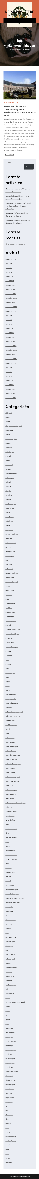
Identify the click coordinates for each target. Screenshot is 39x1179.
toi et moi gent (11, 1050)
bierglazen (9, 495)
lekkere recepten (11, 859)
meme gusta (10, 885)
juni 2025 (9, 320)
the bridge (9, 1045)
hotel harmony (11, 772)
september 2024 (11, 359)
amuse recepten (11, 439)
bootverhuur (10, 508)
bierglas (8, 491)
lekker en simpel (11, 855)
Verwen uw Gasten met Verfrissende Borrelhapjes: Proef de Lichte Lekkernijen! (18, 206)
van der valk (10, 1089)
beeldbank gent (11, 473)
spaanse (8, 1019)
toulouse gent (10, 1058)
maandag (9, 868)
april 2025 (9, 328)
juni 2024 (9, 372)
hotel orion (9, 785)
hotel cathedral (11, 751)
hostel (8, 729)
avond (8, 460)
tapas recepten (11, 1041)
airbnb (8, 421)
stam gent (9, 1028)
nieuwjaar (9, 924)
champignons (10, 551)
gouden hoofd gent (12, 634)
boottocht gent (11, 504)
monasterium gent (12, 894)
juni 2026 (9, 268)
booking (8, 499)
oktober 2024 (10, 354)
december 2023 (11, 398)
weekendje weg (11, 1136)
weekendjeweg (11, 1141)
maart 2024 (10, 385)
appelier (8, 443)
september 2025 (11, 307)
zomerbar (9, 1162)
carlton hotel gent (12, 534)
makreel (8, 876)
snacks (8, 1011)
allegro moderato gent (14, 426)
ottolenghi (9, 946)
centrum (8, 547)
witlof (8, 1145)
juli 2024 (9, 367)
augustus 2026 (11, 259)
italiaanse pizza (11, 811)
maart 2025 (10, 333)
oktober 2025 (10, 302)
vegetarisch (10, 1097)
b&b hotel (9, 465)
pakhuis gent (10, 959)
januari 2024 (10, 393)
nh (6, 915)
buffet (8, 525)
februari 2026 (10, 285)
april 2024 (9, 380)
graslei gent (10, 638)
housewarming (11, 794)
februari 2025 (10, 337)
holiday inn (9, 707)
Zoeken (8, 163)
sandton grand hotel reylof (15, 1002)
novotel (8, 928)
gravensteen (10, 642)
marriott (8, 881)
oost (7, 933)
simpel (8, 1006)
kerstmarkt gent (11, 829)
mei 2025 (9, 324)
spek (7, 1024)
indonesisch (10, 798)
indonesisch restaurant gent (16, 803)
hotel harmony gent (13, 777)
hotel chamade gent (13, 755)
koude (8, 846)
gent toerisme (10, 612)
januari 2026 (10, 289)
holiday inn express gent (14, 712)
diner (7, 560)
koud (7, 842)
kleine (8, 833)
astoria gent (10, 452)
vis (6, 1106)
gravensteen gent (12, 647)
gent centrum (10, 603)
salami (8, 998)
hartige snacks (11, 699)
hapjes (8, 681)
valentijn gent (10, 1084)
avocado (9, 456)
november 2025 (11, 298)
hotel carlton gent (12, 746)
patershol (9, 980)
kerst (7, 824)
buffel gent (9, 521)
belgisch (8, 482)
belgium (8, 486)
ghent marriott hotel (13, 629)
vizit (7, 1110)
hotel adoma (10, 738)
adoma (8, 417)
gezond (8, 625)
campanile (9, 530)
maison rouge (10, 872)
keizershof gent (11, 820)
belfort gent (10, 478)
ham (7, 668)
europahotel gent (12, 582)
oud (7, 950)
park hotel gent (11, 967)
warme (8, 1132)
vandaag (9, 1093)
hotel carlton (10, 742)
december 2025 (11, 294)
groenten (9, 655)
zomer (8, 1158)
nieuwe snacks (11, 920)
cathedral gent (11, 543)
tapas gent (9, 1037)
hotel (7, 733)
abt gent (9, 413)
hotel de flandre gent (13, 764)
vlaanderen (9, 1115)
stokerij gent (10, 1032)
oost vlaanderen (11, 937)
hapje (7, 677)
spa (7, 1015)
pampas (8, 963)
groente (8, 651)
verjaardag (9, 1102)
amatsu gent (10, 430)
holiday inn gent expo (13, 716)
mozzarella (9, 907)
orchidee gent (10, 941)
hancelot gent (10, 673)
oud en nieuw (10, 954)
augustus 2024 (11, 363)
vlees (7, 1119)
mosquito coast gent (13, 902)
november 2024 (11, 350)
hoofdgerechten (11, 725)
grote (7, 660)
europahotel (10, 577)
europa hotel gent (12, 573)
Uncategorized (11, 103)
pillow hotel (10, 993)
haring (8, 686)
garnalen (9, 595)
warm (7, 1128)
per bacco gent (11, 985)
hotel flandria (10, 768)
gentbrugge (10, 616)
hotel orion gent (11, 790)
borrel (8, 512)
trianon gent (10, 1063)
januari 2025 (10, 341)
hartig (8, 690)
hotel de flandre (11, 759)
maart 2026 (10, 281)
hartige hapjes (11, 694)
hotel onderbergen (12, 781)
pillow (8, 989)
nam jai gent (10, 911)
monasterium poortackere (15, 898)
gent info (9, 608)
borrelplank (10, 517)
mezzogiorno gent (12, 889)
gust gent (9, 664)
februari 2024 (10, 389)
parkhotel (9, 972)
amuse (8, 434)
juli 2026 (9, 263)
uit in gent (9, 1076)
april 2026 (9, 276)
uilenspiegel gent (12, 1071)
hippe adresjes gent (13, 703)
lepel (7, 863)
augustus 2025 (11, 311)
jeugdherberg (10, 816)
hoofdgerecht (10, 720)
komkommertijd (11, 837)
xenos (8, 1149)
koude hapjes (10, 850)
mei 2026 (9, 272)
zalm (7, 1154)
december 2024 (11, 346)
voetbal (8, 1123)
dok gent (9, 564)
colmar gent (10, 556)
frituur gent (10, 590)
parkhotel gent (11, 976)
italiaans (9, 807)
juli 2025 (9, 315)
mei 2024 (9, 376)
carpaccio (9, 538)
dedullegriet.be (19, 12)
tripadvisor (9, 1067)
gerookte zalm (11, 621)
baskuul (8, 469)
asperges (9, 447)
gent (7, 599)
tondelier (9, 1054)
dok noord (9, 569)
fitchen (8, 586)
